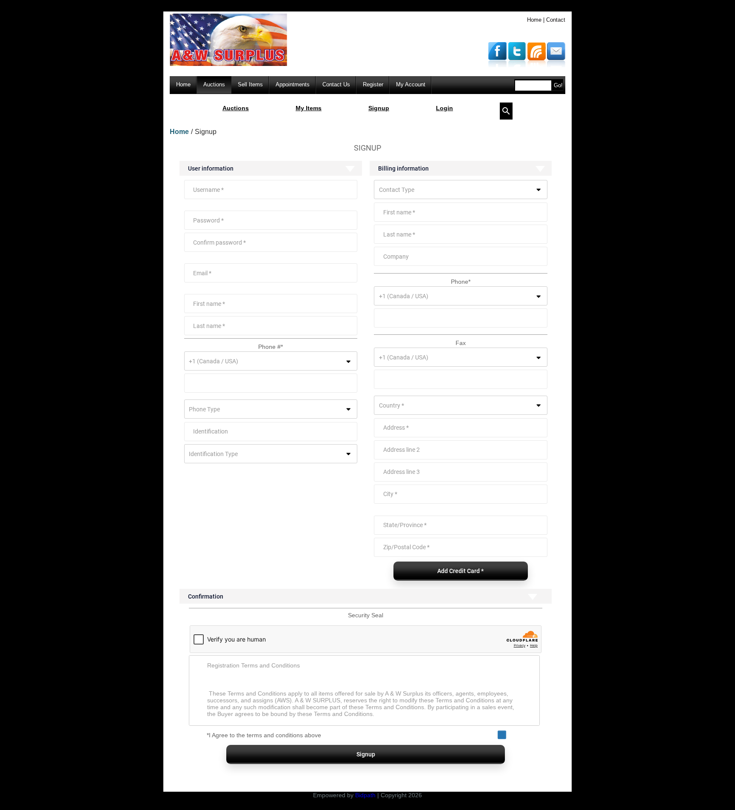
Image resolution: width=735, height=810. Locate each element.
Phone (460, 281)
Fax (461, 342)
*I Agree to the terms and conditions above (264, 735)
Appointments (293, 84)
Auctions (214, 84)
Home (534, 20)
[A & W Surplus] (228, 64)
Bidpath (365, 795)
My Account (410, 84)
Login (444, 108)
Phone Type (204, 409)
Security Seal (365, 615)
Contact (555, 20)
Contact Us (336, 84)
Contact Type (396, 189)
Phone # (270, 346)
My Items (309, 108)
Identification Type (213, 454)
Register (373, 84)
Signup (378, 108)
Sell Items (250, 84)
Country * (391, 405)
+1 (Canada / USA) (213, 361)
